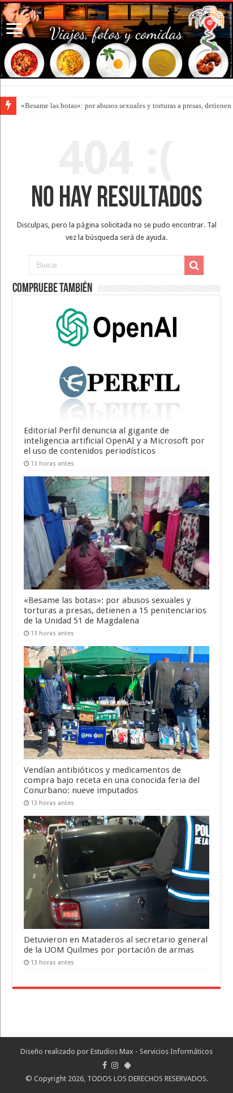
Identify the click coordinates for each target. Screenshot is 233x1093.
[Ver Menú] (14, 29)
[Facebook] (104, 1065)
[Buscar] (194, 265)
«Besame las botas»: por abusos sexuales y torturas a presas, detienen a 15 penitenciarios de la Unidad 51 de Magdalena (115, 610)
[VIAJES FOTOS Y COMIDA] (116, 40)
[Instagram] (114, 1065)
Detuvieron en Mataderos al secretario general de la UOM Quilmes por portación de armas (116, 945)
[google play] (127, 1065)
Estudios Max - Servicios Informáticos (151, 1051)
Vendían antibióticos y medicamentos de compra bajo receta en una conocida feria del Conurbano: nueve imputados (112, 780)
